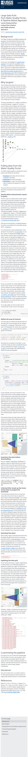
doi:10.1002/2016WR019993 (12, 692)
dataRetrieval (22, 3)
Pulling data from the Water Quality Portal (14, 726)
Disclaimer (5, 731)
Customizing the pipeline (9, 729)
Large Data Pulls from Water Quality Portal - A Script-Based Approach (14, 71)
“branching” (13, 461)
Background (5, 721)
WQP (16, 39)
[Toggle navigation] (25, 6)
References (5, 734)
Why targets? (5, 724)
